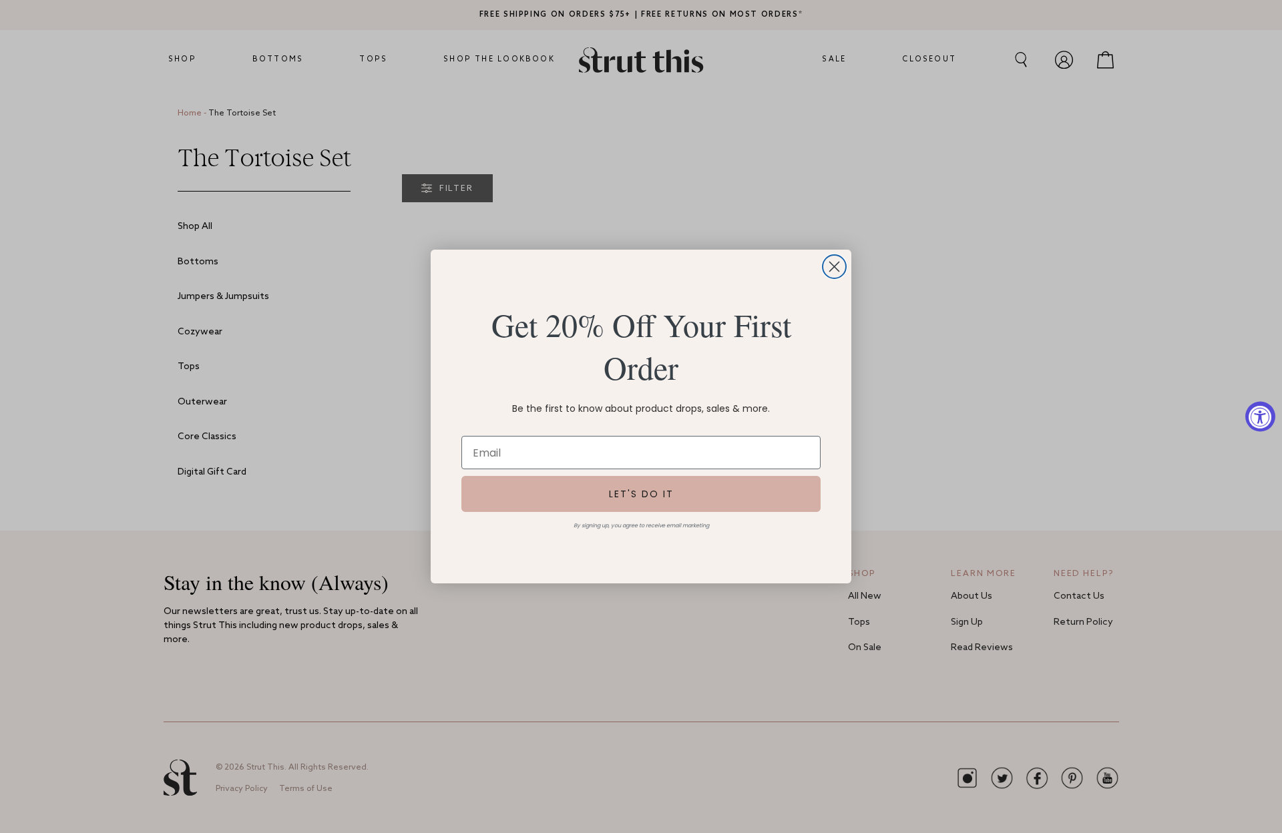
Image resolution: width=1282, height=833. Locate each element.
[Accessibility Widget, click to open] (1260, 417)
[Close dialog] (834, 266)
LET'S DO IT (641, 494)
